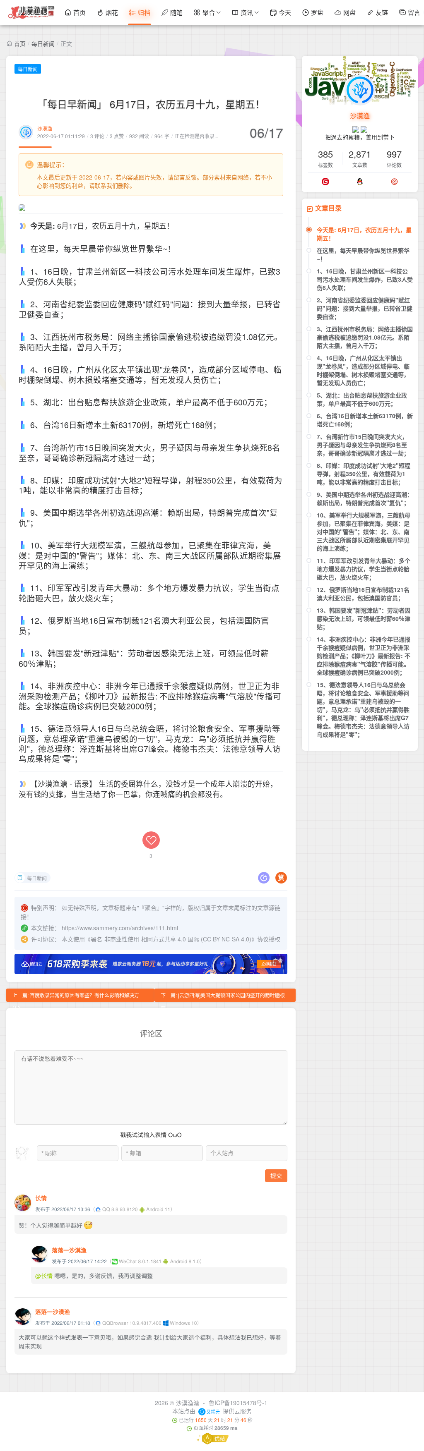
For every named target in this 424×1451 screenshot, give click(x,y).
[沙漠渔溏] (31, 12)
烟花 (112, 12)
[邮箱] (394, 181)
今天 (285, 12)
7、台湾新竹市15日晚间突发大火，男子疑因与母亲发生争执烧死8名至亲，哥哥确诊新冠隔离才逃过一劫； (363, 444)
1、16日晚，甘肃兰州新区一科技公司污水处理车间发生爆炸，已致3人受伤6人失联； (365, 279)
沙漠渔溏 (187, 1402)
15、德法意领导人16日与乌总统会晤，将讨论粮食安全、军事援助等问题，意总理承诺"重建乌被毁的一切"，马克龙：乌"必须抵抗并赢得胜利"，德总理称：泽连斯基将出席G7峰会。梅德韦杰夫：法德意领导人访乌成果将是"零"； (363, 709)
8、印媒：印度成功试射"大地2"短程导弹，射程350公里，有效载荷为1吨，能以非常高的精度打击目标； (363, 473)
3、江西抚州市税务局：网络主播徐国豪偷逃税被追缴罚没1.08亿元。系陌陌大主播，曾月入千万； (365, 337)
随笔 (176, 12)
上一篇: (75, 996)
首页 (79, 12)
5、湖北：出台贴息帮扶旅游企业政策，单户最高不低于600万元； (362, 399)
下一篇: (223, 996)
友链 (382, 12)
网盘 (349, 12)
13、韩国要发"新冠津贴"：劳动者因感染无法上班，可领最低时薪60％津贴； (363, 618)
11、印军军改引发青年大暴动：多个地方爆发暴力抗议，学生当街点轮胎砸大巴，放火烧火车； (363, 568)
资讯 (247, 12)
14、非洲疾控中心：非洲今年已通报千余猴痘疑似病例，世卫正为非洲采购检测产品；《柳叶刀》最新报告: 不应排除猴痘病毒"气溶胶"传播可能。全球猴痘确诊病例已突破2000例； (363, 655)
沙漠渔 (44, 128)
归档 (144, 12)
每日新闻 (43, 43)
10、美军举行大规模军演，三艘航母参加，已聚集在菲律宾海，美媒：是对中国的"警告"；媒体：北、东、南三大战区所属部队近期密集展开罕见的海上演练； (363, 531)
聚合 (208, 12)
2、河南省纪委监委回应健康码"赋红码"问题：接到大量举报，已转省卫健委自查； (364, 308)
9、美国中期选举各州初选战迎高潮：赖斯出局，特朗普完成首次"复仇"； (365, 498)
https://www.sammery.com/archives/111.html (120, 928)
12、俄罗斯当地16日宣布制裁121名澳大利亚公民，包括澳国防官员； (363, 593)
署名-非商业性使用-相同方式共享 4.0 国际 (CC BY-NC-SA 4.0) (171, 939)
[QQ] (360, 181)
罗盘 (317, 12)
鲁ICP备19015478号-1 (238, 1402)
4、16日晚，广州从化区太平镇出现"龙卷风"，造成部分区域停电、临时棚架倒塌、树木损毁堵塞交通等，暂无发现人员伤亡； (363, 370)
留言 (414, 12)
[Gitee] (325, 181)
